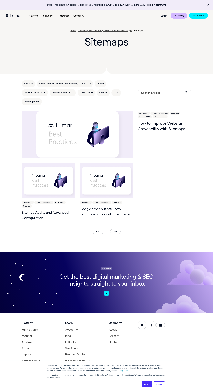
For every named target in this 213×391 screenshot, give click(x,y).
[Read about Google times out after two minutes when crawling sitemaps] (106, 180)
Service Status (31, 360)
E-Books (70, 342)
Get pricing (179, 15)
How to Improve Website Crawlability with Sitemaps (161, 126)
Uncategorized (32, 101)
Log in (164, 15)
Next (115, 231)
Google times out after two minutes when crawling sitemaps (105, 211)
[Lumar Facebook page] (151, 325)
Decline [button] (159, 384)
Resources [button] (63, 15)
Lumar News (86, 92)
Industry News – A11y (34, 92)
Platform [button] (33, 15)
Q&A (116, 92)
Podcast (103, 92)
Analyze (27, 342)
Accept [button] (147, 384)
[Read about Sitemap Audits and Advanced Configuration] (48, 180)
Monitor (27, 335)
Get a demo (198, 15)
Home (73, 30)
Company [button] (78, 15)
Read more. (160, 4)
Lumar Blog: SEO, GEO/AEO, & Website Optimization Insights (105, 30)
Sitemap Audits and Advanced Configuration (45, 215)
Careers (114, 335)
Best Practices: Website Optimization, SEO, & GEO (65, 83)
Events (100, 83)
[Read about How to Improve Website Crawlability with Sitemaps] (77, 134)
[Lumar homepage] (13, 16)
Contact (114, 342)
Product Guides (75, 354)
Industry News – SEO (62, 92)
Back (98, 231)
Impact (26, 354)
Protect (27, 348)
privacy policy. (123, 370)
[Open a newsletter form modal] (106, 293)
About (113, 329)
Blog (68, 335)
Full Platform (30, 329)
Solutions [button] (48, 15)
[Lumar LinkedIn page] (160, 325)
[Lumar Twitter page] (142, 325)
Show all (28, 83)
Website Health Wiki (78, 360)
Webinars (71, 348)
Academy (71, 329)
